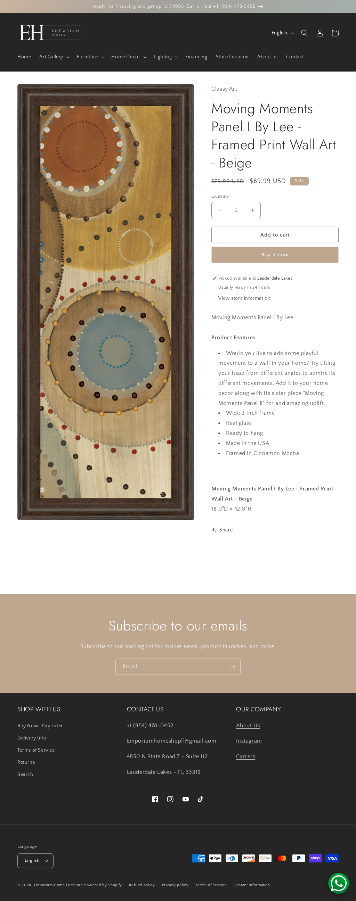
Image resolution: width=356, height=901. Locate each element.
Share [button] (226, 530)
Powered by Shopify (103, 885)
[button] (54, 57)
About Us (248, 725)
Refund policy (142, 885)
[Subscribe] (232, 667)
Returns (26, 762)
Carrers (245, 756)
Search (25, 774)
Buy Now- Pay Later (40, 726)
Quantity (220, 196)
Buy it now (275, 255)
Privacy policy (175, 885)
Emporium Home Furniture (58, 885)
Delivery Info (32, 738)
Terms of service (211, 885)
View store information (244, 298)
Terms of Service (36, 750)
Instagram (249, 741)
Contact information (252, 885)
